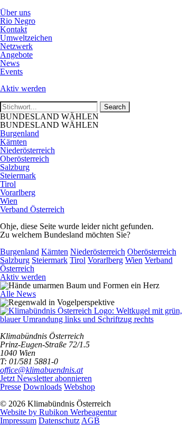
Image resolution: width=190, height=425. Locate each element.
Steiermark (18, 175)
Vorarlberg (17, 192)
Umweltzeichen (26, 37)
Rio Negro (17, 20)
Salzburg (15, 167)
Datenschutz (59, 420)
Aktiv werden (23, 88)
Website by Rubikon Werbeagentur (58, 412)
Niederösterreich (27, 150)
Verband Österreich (32, 209)
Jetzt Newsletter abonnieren (46, 378)
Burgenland (19, 133)
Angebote (16, 54)
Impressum (18, 420)
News (10, 63)
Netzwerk (16, 46)
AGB (90, 420)
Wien (8, 200)
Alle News (18, 293)
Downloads (42, 386)
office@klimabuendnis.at (41, 369)
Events (11, 71)
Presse (10, 386)
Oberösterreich (24, 158)
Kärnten (13, 141)
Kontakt (13, 29)
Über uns (15, 12)
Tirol (8, 184)
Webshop (79, 386)
